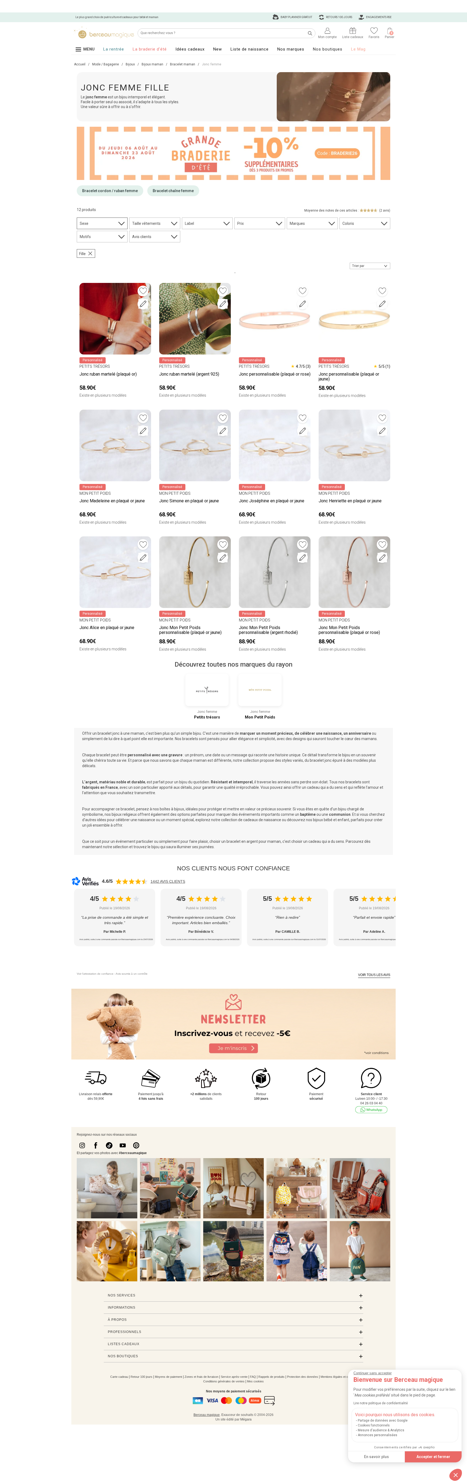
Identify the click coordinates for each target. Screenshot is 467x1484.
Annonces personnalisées (377, 1435)
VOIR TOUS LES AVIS (374, 975)
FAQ (253, 1376)
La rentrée (113, 49)
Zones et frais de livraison (201, 1376)
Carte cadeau (119, 1376)
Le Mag (358, 49)
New (217, 49)
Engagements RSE (378, 17)
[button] (455, 1474)
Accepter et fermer (433, 1457)
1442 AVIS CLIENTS (168, 881)
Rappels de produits (271, 1376)
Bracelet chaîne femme (173, 191)
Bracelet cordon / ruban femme (110, 191)
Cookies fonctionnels (374, 1425)
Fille (82, 254)
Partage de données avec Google (383, 1420)
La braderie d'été (150, 49)
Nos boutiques (327, 49)
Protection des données (302, 1376)
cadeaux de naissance (262, 820)
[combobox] (370, 266)
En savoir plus (376, 1457)
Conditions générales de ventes (224, 1381)
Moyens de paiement (168, 1376)
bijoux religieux (124, 814)
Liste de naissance (250, 49)
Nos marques (290, 49)
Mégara (246, 1419)
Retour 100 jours (141, 1376)
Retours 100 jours (338, 17)
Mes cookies (255, 1381)
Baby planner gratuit (296, 17)
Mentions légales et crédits (338, 1376)
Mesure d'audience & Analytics (381, 1430)
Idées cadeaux (190, 49)
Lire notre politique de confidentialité (380, 1403)
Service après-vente (234, 1376)
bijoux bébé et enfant (331, 820)
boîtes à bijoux (172, 809)
